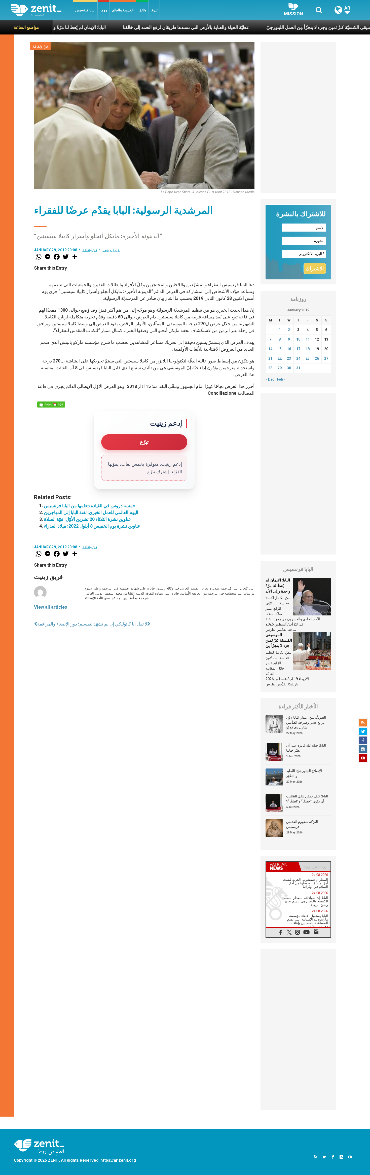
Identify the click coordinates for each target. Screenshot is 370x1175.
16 (289, 349)
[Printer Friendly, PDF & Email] (51, 404)
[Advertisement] (298, 117)
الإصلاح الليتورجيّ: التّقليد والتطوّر (304, 773)
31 (298, 368)
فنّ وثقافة (40, 46)
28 (270, 368)
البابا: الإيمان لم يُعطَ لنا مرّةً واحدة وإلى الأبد (278, 585)
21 (270, 358)
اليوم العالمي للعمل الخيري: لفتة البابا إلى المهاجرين (91, 512)
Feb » (281, 379)
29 (280, 368)
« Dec (270, 379)
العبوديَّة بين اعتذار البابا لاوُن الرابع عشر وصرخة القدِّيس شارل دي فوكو (306, 722)
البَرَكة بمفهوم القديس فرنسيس (302, 824)
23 (289, 358)
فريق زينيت (111, 250)
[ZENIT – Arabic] (42, 10)
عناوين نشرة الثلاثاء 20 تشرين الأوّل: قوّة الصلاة (87, 519)
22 (280, 358)
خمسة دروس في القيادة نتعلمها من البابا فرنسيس (89, 505)
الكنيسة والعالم (123, 10)
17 (298, 349)
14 (270, 349)
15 (280, 349)
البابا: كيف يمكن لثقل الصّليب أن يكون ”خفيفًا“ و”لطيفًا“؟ (307, 798)
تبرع (155, 10)
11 (308, 339)
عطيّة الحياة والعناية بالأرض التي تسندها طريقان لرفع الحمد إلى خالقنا (146, 27)
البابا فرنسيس (85, 10)
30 (289, 368)
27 (326, 358)
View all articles (50, 607)
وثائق (142, 10)
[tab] (282, 866)
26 (317, 358)
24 (298, 358)
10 (298, 339)
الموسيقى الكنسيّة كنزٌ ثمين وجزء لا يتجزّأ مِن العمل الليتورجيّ (282, 27)
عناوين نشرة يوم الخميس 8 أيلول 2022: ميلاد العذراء (92, 526)
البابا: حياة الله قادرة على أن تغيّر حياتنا (306, 747)
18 (308, 349)
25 (308, 358)
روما (103, 10)
